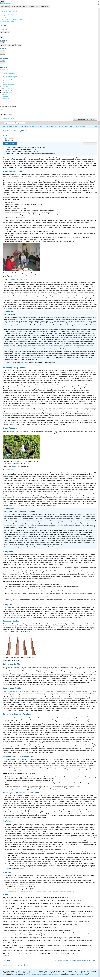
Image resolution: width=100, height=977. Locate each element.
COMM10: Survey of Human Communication (61, 126)
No (27, 965)
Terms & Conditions (42, 974)
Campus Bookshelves (23, 126)
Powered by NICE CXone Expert (26, 971)
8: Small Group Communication (86, 126)
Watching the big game (15, 279)
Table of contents (90, 144)
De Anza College (39, 126)
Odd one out (15, 466)
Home (10, 126)
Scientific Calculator (8, 84)
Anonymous (6, 955)
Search (5, 123)
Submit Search (5, 32)
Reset (2, 42)
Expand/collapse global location (96, 126)
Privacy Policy (32, 974)
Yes (21, 965)
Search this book (4, 27)
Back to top (6, 960)
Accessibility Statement (53, 974)
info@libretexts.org (83, 974)
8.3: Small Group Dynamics (17, 953)
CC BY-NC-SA (64, 953)
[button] (5, 96)
